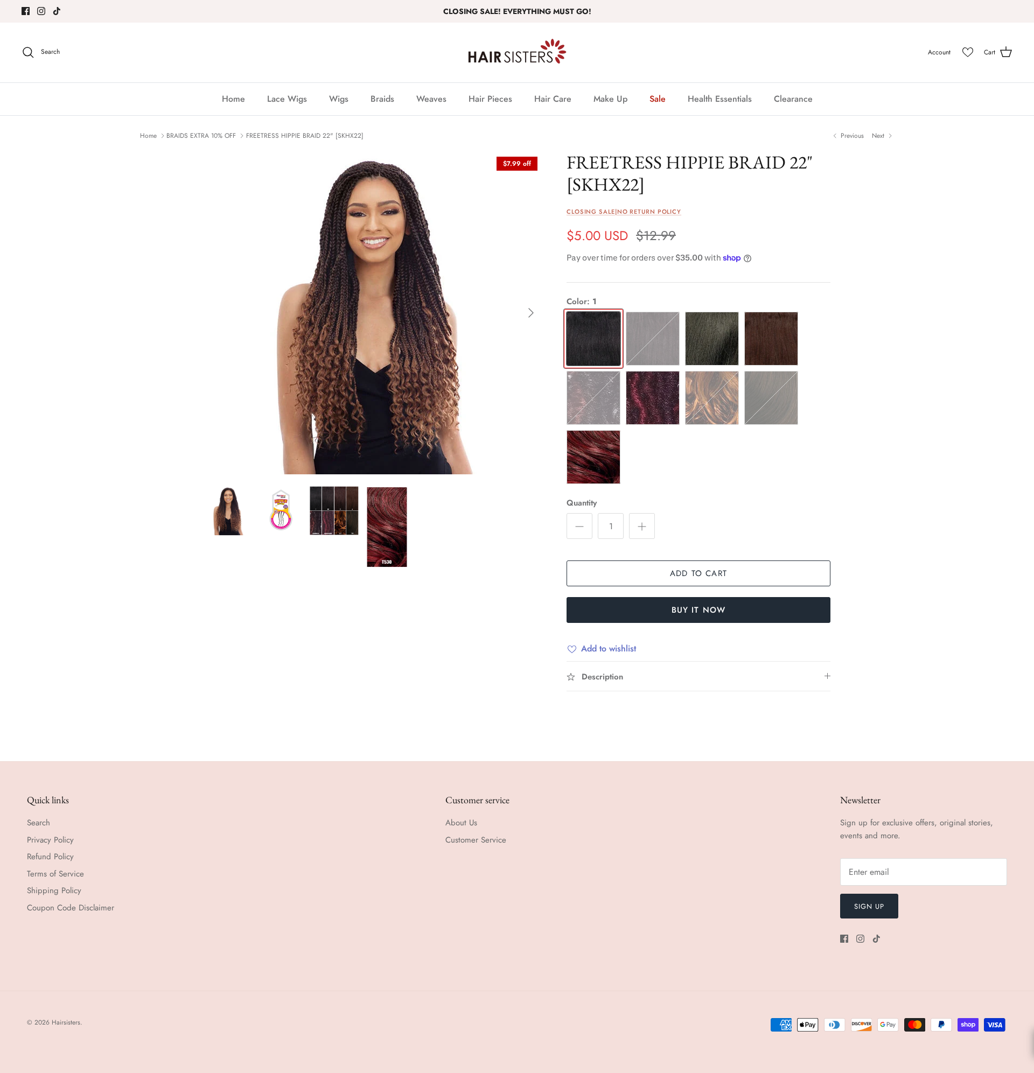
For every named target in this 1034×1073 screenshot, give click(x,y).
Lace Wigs (287, 99)
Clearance (793, 99)
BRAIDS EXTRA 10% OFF (201, 136)
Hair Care (552, 99)
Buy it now (699, 610)
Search (38, 823)
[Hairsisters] (517, 52)
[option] (373, 312)
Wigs (338, 99)
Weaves (431, 99)
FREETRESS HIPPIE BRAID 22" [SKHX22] (305, 136)
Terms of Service (55, 874)
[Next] (531, 313)
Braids (382, 99)
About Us (461, 823)
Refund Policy (50, 856)
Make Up (610, 99)
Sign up (869, 906)
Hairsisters (66, 1022)
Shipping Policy (54, 890)
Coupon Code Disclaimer (70, 908)
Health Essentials (720, 99)
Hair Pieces (490, 99)
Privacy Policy (50, 840)
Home (233, 99)
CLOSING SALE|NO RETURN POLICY (624, 211)
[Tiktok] (57, 11)
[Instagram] (41, 11)
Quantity (582, 503)
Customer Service (475, 840)
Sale (657, 99)
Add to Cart (698, 573)
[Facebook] (26, 11)
